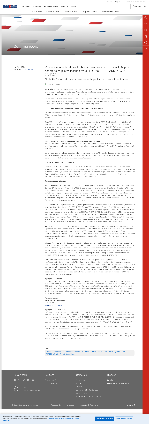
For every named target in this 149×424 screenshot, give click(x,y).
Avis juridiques (68, 405)
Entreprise (37, 6)
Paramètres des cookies (124, 418)
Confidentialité (81, 405)
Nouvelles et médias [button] (109, 12)
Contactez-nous (51, 383)
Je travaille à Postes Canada (87, 390)
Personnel (25, 6)
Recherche (94, 405)
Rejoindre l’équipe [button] (89, 12)
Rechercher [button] (137, 6)
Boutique (64, 6)
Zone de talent (81, 393)
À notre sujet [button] (37, 12)
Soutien (110, 2)
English (117, 2)
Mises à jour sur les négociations (88, 396)
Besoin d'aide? (50, 380)
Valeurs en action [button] (52, 12)
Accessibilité (56, 405)
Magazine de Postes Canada (118, 383)
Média (78, 383)
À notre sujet (81, 380)
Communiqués (28, 69)
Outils (73, 6)
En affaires (111, 380)
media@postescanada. (55, 305)
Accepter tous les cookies (104, 418)
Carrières (79, 387)
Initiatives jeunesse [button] (71, 12)
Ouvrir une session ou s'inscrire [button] (136, 2)
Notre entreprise (51, 6)
